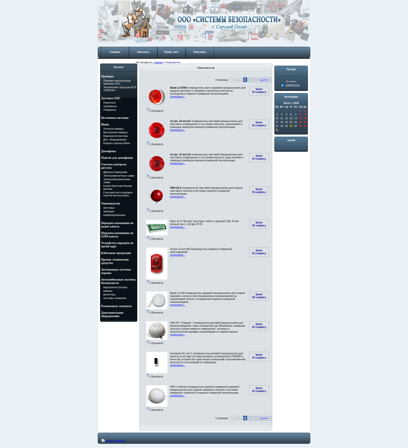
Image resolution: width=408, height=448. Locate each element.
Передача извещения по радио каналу (117, 224)
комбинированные (114, 215)
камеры (107, 290)
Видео (105, 124)
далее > (265, 79)
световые (109, 207)
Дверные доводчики (115, 172)
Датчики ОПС (111, 98)
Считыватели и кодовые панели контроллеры (118, 194)
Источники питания (115, 117)
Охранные (109, 102)
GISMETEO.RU (293, 85)
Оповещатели (110, 203)
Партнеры (199, 52)
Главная (115, 52)
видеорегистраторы (115, 287)
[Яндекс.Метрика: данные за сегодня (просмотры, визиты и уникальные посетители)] (113, 440)
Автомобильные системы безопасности (118, 281)
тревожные (110, 106)
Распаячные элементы (116, 306)
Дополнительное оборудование (112, 314)
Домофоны (108, 151)
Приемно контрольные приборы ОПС (117, 82)
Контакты (143, 52)
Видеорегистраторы (115, 136)
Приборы (107, 76)
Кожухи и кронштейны (116, 143)
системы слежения (114, 298)
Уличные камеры (113, 128)
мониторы (109, 294)
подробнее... (177, 96)
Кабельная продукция (116, 253)
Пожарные (109, 109)
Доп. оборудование (115, 139)
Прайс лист (171, 52)
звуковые (108, 211)
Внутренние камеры (115, 132)
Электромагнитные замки (118, 175)
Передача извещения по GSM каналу (117, 234)
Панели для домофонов (117, 157)
